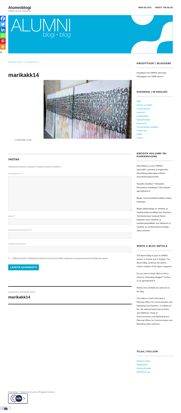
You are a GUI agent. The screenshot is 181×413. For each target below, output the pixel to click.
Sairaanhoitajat (143, 120)
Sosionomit (141, 123)
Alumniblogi (19, 7)
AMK (139, 101)
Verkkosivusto (17, 244)
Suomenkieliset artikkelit (147, 127)
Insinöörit (141, 112)
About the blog (164, 7)
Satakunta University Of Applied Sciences (37, 392)
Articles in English (144, 105)
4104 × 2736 (26, 140)
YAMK (139, 134)
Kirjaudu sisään (143, 361)
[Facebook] (3, 18)
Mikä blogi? (145, 7)
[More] (3, 47)
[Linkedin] (3, 30)
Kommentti (15, 173)
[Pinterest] (3, 41)
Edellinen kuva (15, 62)
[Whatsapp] (3, 35)
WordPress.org (143, 372)
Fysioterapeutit (143, 108)
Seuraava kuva (32, 62)
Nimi (11, 216)
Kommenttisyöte (144, 368)
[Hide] (1, 52)
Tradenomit (142, 130)
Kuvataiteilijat (142, 116)
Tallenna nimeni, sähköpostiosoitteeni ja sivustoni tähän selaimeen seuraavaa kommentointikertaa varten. (60, 258)
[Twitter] (3, 24)
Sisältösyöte (142, 364)
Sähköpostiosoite (20, 230)
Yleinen (140, 138)
